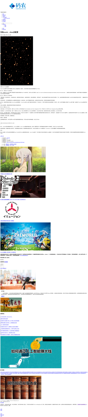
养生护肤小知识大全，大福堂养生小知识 (7, 332)
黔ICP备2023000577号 (6, 401)
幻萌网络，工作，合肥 (10, 145)
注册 (5, 26)
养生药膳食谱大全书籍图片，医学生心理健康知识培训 (10, 334)
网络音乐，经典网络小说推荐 (11, 144)
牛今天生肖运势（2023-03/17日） (6, 316)
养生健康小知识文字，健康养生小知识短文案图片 (9, 326)
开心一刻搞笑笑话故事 (4, 324)
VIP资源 (3, 19)
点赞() (2, 136)
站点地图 (2, 402)
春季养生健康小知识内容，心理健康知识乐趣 (8, 322)
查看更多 (2, 296)
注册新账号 (4, 268)
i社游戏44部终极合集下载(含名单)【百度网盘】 (7, 220)
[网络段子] (18, 289)
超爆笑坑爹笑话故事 (4, 318)
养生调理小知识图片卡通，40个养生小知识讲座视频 (9, 320)
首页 (3, 28)
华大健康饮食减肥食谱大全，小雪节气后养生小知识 (9, 328)
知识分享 (4, 15)
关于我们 (4, 21)
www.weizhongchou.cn (24, 255)
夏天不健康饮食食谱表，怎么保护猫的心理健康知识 (9, 330)
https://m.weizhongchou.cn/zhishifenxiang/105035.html (15, 142)
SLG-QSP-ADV (7, 18)
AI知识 (3, 16)
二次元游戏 (4, 17)
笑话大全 (4, 20)
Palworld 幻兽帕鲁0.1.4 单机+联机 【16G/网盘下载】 (8, 252)
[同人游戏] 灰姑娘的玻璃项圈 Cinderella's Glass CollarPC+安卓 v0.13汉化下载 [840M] (13, 199)
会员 (4, 24)
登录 (5, 25)
